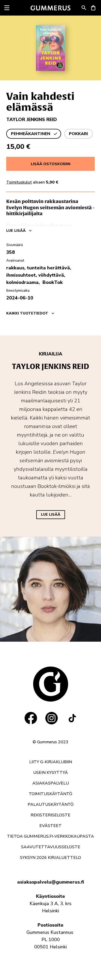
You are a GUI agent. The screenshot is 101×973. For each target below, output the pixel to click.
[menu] (6, 7)
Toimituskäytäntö (50, 794)
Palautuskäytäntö (51, 804)
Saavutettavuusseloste (50, 847)
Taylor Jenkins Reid (31, 119)
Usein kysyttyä (50, 772)
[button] (84, 7)
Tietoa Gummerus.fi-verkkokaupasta (50, 836)
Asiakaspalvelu (50, 783)
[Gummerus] (50, 7)
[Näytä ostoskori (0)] (93, 7)
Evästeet (50, 826)
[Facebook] (31, 718)
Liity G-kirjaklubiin (50, 762)
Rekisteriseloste (50, 815)
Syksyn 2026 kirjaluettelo (50, 857)
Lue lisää (50, 514)
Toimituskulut (19, 182)
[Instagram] (51, 718)
